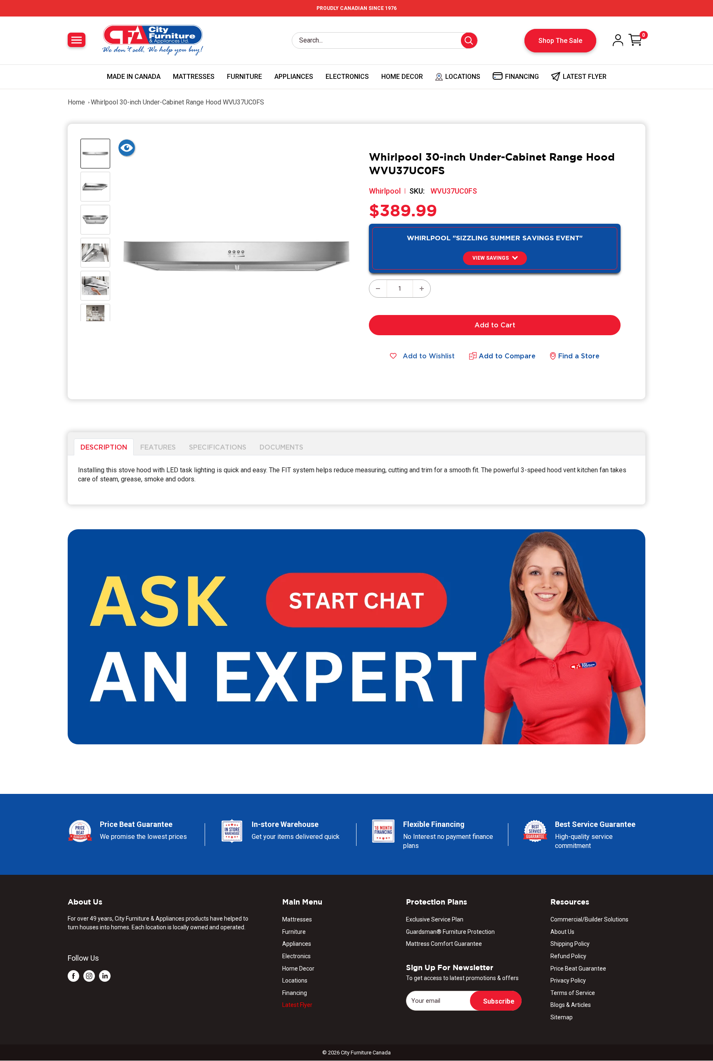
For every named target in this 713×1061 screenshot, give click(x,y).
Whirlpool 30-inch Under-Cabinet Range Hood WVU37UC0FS (177, 102)
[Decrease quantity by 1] (378, 288)
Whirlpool (385, 191)
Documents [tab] (281, 447)
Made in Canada (134, 77)
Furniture (244, 77)
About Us (562, 931)
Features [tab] (158, 447)
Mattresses (194, 77)
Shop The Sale (560, 41)
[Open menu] (76, 40)
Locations (294, 980)
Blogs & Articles (570, 1005)
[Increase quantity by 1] (421, 288)
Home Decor (402, 77)
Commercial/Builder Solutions (589, 919)
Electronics (347, 77)
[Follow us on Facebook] (73, 976)
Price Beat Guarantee (578, 968)
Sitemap (561, 1017)
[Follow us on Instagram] (89, 976)
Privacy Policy (568, 980)
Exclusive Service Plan (434, 919)
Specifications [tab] (217, 447)
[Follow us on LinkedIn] (105, 976)
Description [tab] (103, 447)
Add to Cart (495, 325)
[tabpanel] (356, 480)
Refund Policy (568, 956)
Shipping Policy (570, 943)
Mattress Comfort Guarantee (444, 943)
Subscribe (499, 1001)
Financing (294, 993)
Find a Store (579, 356)
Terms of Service (572, 993)
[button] (495, 258)
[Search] (469, 40)
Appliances (293, 77)
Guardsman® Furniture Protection (450, 931)
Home (76, 102)
